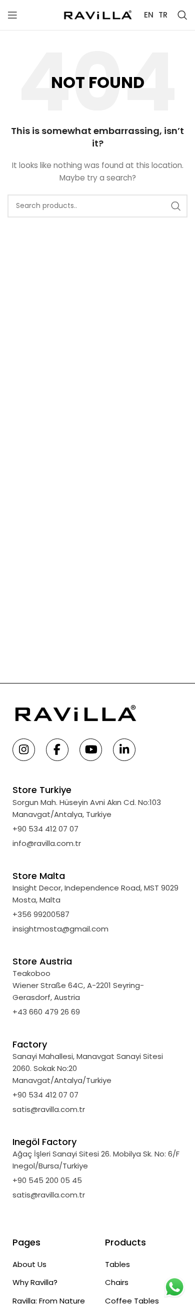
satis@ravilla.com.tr (48, 1109)
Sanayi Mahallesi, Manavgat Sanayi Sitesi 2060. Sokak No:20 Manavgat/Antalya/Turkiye (87, 1068)
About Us (29, 1264)
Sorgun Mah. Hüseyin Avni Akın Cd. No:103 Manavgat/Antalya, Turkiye (86, 808)
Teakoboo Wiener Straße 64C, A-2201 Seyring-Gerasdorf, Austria (78, 985)
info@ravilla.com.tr (46, 843)
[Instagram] (23, 751)
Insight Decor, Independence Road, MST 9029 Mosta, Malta (95, 893)
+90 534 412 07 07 (45, 829)
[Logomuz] (97, 14)
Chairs (116, 1282)
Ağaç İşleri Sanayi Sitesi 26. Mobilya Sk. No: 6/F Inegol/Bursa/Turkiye (96, 1159)
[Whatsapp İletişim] (174, 1287)
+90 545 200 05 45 (47, 1180)
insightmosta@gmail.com (60, 929)
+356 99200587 (41, 914)
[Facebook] (57, 751)
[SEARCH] (176, 206)
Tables (117, 1264)
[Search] (182, 15)
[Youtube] (91, 751)
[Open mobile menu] (12, 15)
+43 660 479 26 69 (46, 1011)
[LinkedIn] (124, 751)
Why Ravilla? (35, 1282)
